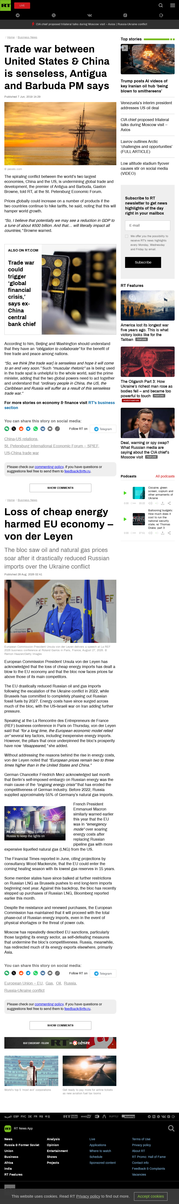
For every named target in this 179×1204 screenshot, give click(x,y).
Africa (8, 1162)
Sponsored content (103, 1162)
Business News (27, 37)
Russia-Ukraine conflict (24, 990)
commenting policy (49, 467)
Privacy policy (141, 1145)
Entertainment (57, 1151)
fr (35, 1116)
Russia (70, 983)
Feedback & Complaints (148, 1168)
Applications (98, 1145)
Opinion (53, 1145)
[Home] (5, 5)
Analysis (53, 1139)
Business (11, 1157)
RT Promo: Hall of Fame (149, 1157)
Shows (52, 1157)
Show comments (60, 487)
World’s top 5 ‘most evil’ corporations (27, 1089)
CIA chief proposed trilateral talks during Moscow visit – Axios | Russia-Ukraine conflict (91, 24)
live (22, 5)
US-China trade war (21, 453)
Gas (49, 983)
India (8, 1168)
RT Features (132, 285)
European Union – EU (23, 983)
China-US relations (20, 439)
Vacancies (139, 1174)
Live (92, 1139)
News (8, 1139)
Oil (58, 983)
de (30, 1116)
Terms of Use (141, 1139)
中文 (47, 1116)
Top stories (131, 39)
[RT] (70, 1117)
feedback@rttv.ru (77, 471)
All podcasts (165, 476)
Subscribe (143, 262)
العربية (8, 1116)
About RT (138, 1151)
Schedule (96, 1157)
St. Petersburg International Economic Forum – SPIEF (51, 446)
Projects (53, 1162)
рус (23, 1116)
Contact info (140, 1162)
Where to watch (100, 1151)
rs (41, 1116)
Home (11, 37)
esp (16, 1116)
